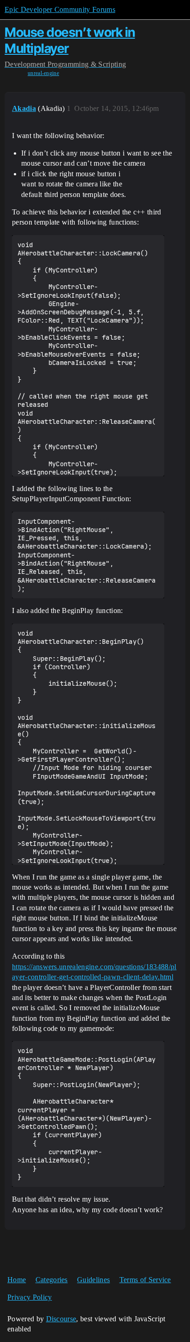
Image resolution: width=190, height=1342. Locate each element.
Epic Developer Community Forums (60, 9)
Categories (52, 1280)
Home (16, 1280)
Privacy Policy (29, 1297)
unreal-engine (43, 73)
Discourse (61, 1319)
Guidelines (93, 1280)
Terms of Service (145, 1280)
